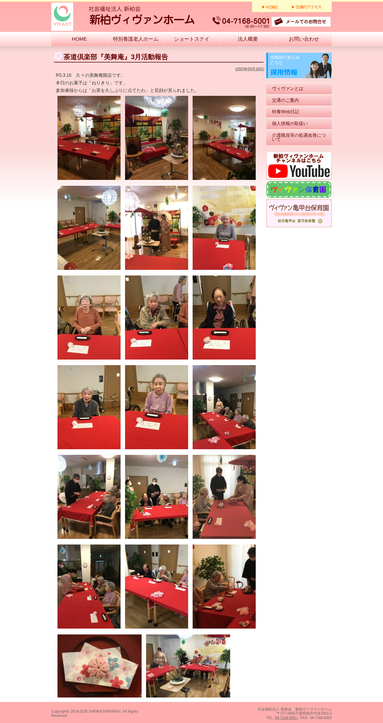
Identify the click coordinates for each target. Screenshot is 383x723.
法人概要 (248, 39)
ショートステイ (191, 39)
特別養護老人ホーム (135, 39)
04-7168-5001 (286, 718)
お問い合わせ (304, 39)
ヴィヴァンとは (287, 88)
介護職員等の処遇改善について (299, 137)
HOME (79, 39)
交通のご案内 (285, 100)
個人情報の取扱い (290, 123)
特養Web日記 (285, 111)
